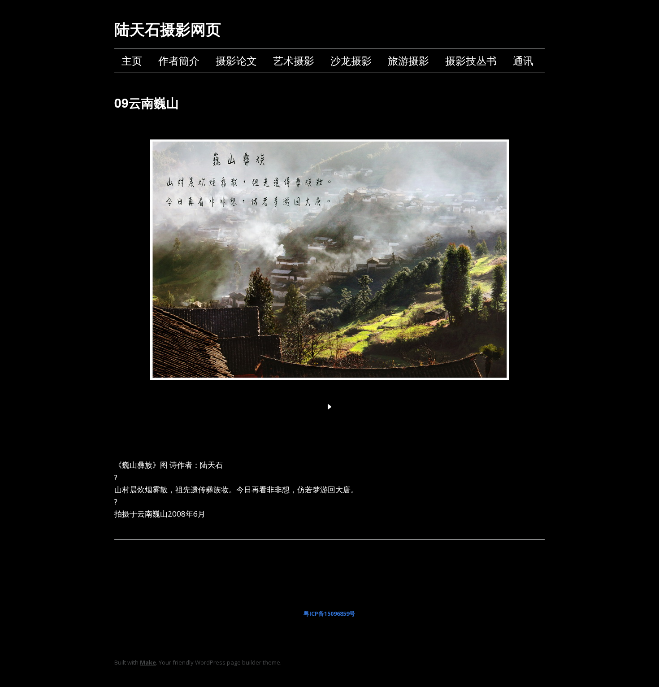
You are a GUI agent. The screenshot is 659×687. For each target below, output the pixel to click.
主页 (131, 60)
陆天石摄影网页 (167, 28)
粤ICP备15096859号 (329, 613)
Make (148, 662)
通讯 (523, 60)
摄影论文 (236, 60)
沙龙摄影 (351, 60)
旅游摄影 (408, 60)
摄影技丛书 (471, 60)
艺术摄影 (293, 60)
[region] (329, 270)
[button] (329, 407)
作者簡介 (178, 60)
